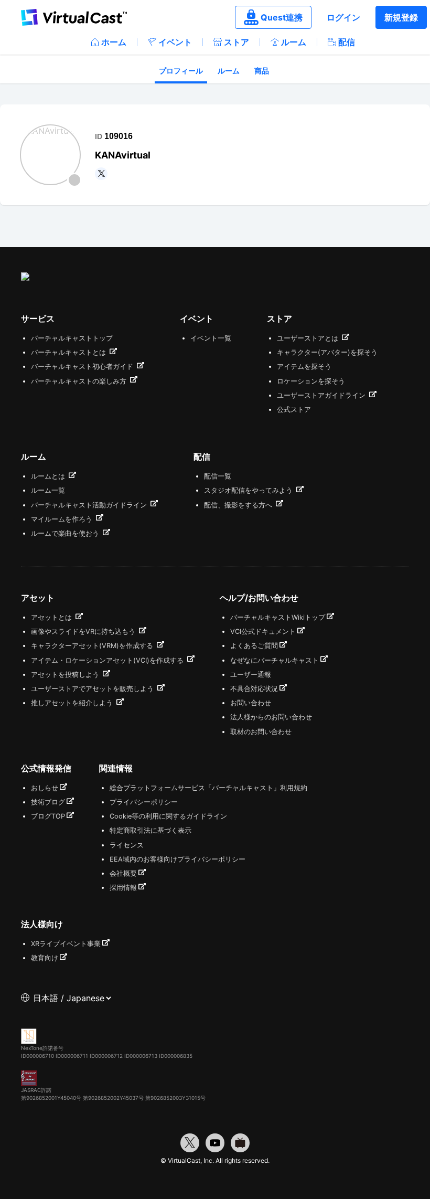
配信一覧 (217, 476)
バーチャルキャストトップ (72, 338)
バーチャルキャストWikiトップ (277, 617)
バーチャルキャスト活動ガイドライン (90, 505)
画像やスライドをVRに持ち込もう (84, 631)
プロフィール (181, 70)
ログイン (343, 17)
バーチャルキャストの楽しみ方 (79, 381)
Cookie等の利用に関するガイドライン (168, 816)
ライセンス (127, 845)
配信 (346, 42)
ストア (236, 42)
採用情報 (123, 888)
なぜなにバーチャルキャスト (274, 660)
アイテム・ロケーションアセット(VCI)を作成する (108, 660)
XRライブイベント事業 (66, 944)
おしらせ (44, 788)
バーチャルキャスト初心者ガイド (83, 366)
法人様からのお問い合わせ (271, 717)
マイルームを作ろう (62, 519)
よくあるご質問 (254, 646)
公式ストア (294, 409)
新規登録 (401, 17)
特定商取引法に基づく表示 (150, 830)
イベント (175, 42)
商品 (261, 70)
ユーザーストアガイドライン (322, 395)
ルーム (293, 42)
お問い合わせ (250, 703)
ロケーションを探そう (311, 381)
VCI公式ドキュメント (263, 631)
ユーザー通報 (250, 674)
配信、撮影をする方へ (239, 505)
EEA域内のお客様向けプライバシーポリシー (177, 859)
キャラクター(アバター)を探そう (327, 352)
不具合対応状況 (254, 689)
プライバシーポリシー (144, 802)
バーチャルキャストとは (69, 352)
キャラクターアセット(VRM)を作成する (93, 646)
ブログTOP (48, 816)
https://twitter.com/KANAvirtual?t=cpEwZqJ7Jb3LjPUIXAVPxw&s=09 (101, 173)
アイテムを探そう (304, 366)
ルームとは (49, 476)
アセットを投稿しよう (66, 674)
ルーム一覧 (48, 490)
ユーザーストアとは (308, 338)
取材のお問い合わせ (261, 732)
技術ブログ (48, 802)
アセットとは (52, 617)
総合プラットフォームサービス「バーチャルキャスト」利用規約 (208, 788)
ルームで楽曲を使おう (66, 533)
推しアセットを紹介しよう (73, 703)
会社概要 (123, 873)
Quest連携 (282, 17)
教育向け (44, 958)
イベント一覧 (210, 338)
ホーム (113, 42)
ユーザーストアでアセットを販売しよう (93, 689)
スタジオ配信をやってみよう (249, 490)
